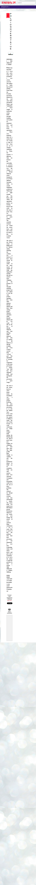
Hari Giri (9, 600)
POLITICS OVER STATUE (10, 31)
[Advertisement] (21, 39)
